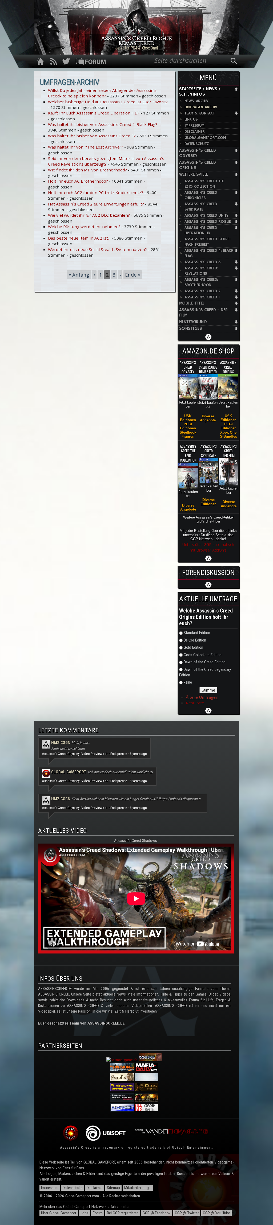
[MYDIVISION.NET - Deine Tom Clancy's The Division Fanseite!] (122, 1070)
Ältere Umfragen (202, 697)
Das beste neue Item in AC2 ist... (79, 238)
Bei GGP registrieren (122, 1213)
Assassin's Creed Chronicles (200, 195)
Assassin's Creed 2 (202, 291)
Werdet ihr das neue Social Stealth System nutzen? (97, 249)
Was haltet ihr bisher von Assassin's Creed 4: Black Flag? (102, 124)
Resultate (195, 702)
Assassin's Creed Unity (206, 215)
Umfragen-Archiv (200, 107)
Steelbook (188, 432)
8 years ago (138, 754)
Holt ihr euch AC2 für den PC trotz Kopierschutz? (95, 192)
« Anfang (79, 274)
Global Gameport (68, 772)
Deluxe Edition (195, 640)
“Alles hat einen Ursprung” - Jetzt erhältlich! (136, 48)
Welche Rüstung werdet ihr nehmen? (84, 226)
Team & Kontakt (199, 113)
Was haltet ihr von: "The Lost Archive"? (85, 147)
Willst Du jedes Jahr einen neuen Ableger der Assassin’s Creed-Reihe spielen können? (102, 93)
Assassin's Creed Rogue (207, 221)
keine (188, 682)
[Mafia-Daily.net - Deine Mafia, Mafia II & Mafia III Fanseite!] (146, 1070)
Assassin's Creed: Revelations (201, 271)
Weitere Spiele (193, 174)
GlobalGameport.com (205, 137)
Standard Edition (197, 632)
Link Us (191, 119)
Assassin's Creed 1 (202, 297)
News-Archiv (196, 101)
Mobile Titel (191, 303)
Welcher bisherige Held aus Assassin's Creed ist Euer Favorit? (108, 101)
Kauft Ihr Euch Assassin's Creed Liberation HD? (93, 113)
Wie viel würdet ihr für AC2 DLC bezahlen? (89, 215)
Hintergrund (193, 322)
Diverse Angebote (208, 418)
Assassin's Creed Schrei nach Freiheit (207, 242)
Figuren (188, 436)
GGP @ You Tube (216, 1213)
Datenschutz (196, 143)
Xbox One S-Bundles (228, 434)
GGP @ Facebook (157, 1213)
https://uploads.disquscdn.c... (181, 799)
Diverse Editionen (208, 502)
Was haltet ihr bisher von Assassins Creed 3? (92, 135)
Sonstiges (190, 328)
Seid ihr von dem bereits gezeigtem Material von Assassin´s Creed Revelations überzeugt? (106, 161)
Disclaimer (194, 131)
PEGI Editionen (188, 426)
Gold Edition (193, 647)
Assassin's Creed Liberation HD (200, 230)
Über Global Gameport (58, 1213)
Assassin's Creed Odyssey (197, 153)
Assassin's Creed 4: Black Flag (209, 253)
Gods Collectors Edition (203, 654)
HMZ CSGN (60, 742)
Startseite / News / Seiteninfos (199, 91)
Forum (98, 1213)
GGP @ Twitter (187, 1213)
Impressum (194, 125)
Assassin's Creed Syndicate (200, 207)
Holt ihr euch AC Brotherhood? (78, 181)
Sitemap (113, 1187)
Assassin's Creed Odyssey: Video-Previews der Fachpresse (84, 754)
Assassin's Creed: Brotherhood (201, 282)
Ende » (132, 274)
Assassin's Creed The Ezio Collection (204, 184)
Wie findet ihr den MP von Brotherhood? (87, 169)
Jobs (85, 1213)
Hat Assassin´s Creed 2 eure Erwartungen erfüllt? (96, 204)
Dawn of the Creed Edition (205, 662)
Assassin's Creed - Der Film (203, 312)
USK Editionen (188, 418)
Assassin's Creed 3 (202, 262)
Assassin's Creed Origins (197, 165)
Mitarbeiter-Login (137, 1187)
